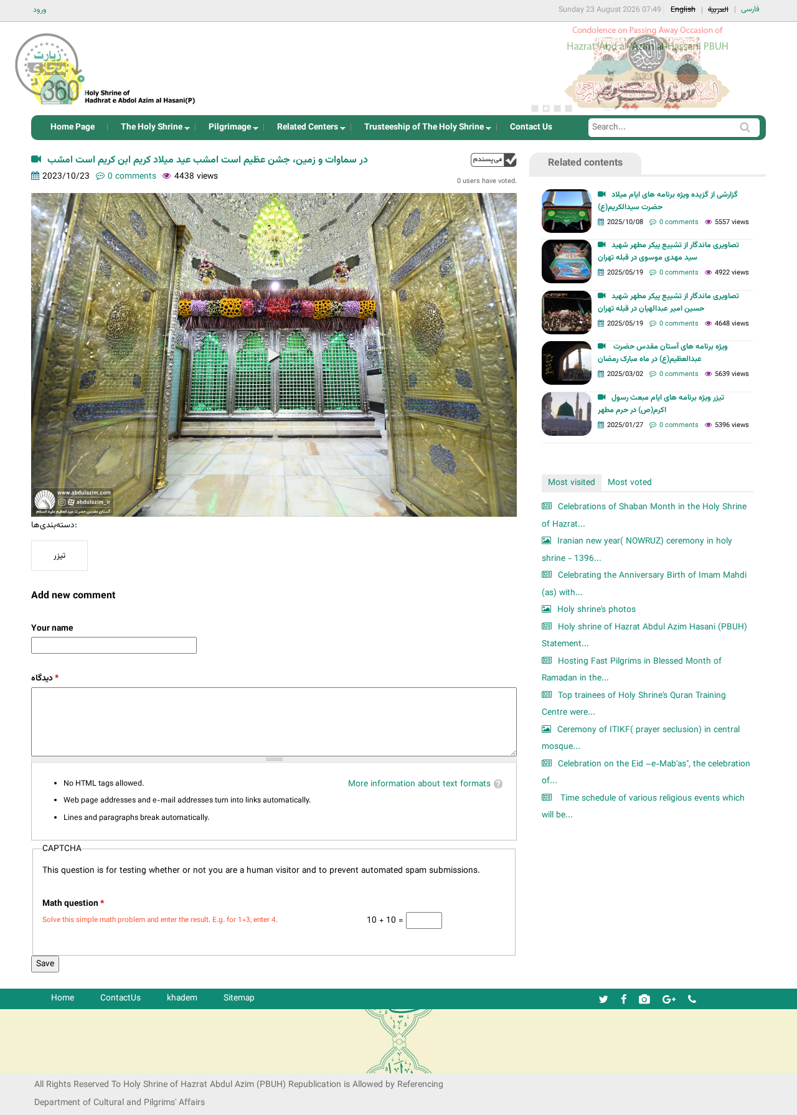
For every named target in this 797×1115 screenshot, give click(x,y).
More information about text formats (419, 784)
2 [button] (546, 108)
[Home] (114, 65)
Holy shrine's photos (596, 609)
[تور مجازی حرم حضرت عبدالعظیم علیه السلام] (49, 101)
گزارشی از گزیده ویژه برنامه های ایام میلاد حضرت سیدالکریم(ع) (668, 201)
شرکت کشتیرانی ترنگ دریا (43, 1063)
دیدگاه (45, 678)
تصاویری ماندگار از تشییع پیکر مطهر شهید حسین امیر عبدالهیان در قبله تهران (668, 302)
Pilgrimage (226, 130)
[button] (274, 355)
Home (62, 998)
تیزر (59, 555)
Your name (52, 628)
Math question (73, 903)
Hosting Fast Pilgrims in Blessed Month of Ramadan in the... (632, 670)
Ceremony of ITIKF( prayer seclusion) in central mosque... (641, 738)
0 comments (132, 176)
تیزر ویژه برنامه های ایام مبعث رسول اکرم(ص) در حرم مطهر (661, 404)
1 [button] (535, 108)
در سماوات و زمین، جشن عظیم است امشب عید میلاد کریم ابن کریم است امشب (207, 160)
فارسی (750, 9)
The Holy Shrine (147, 130)
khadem (182, 998)
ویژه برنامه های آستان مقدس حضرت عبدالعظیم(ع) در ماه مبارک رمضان (663, 353)
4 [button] (568, 108)
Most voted (630, 482)
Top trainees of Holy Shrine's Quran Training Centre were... (634, 704)
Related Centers (304, 130)
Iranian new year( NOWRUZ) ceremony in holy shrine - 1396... (637, 550)
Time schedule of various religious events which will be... (643, 807)
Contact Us (531, 127)
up (494, 160)
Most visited (571, 482)
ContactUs (120, 998)
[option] (647, 68)
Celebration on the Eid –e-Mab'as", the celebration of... (646, 773)
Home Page (72, 127)
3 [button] (557, 108)
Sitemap (239, 998)
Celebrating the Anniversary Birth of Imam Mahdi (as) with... (644, 584)
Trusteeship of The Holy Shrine (420, 130)
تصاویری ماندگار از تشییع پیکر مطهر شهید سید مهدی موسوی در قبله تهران (668, 251)
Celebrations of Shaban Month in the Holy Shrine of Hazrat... (644, 516)
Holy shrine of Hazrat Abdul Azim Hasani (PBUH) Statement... (644, 636)
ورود (40, 10)
